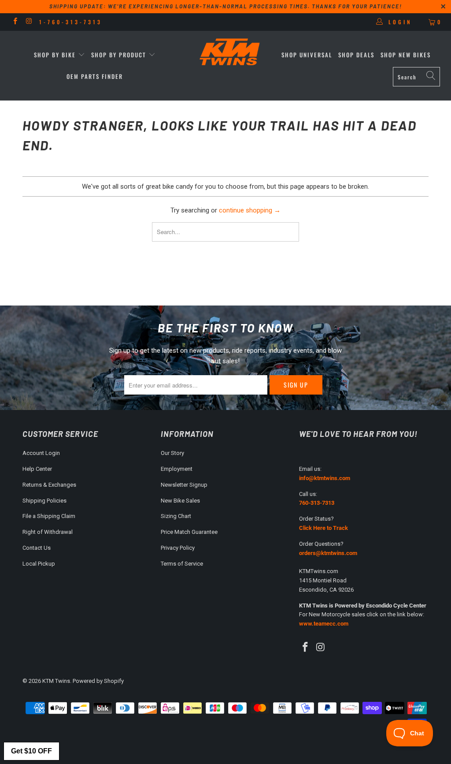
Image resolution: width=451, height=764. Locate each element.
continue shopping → (250, 210)
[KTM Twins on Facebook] (14, 22)
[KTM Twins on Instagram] (28, 22)
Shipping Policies (44, 500)
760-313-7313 (316, 502)
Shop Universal (306, 54)
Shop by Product (118, 54)
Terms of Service (182, 563)
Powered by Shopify (98, 681)
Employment (176, 469)
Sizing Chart (176, 516)
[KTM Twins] (230, 53)
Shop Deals (356, 54)
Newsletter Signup (184, 484)
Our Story (172, 453)
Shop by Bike (55, 54)
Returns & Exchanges (49, 484)
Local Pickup (38, 563)
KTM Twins (56, 681)
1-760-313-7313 (70, 22)
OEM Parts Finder (95, 76)
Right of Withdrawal (47, 532)
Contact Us (36, 547)
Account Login (41, 453)
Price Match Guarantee (189, 532)
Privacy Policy (178, 547)
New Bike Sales (180, 500)
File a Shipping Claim (48, 516)
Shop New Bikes (406, 54)
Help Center (37, 469)
